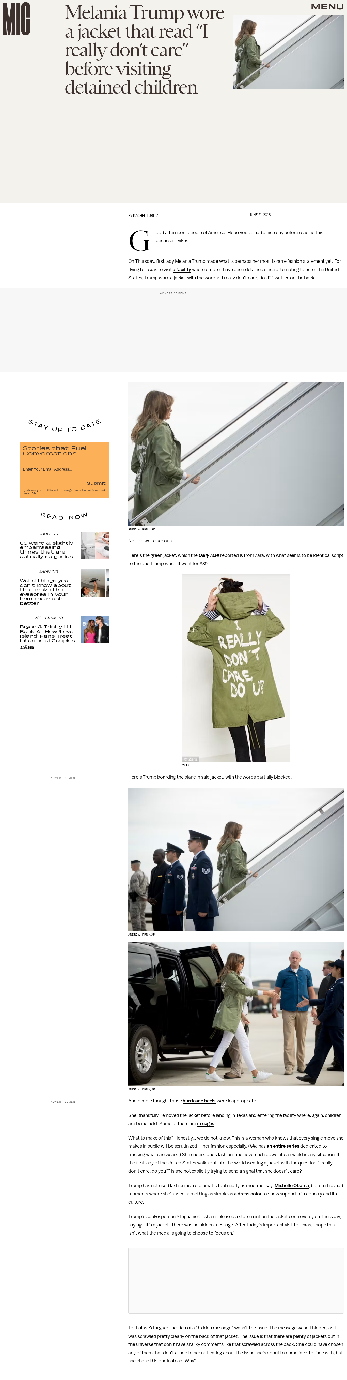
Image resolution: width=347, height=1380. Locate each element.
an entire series (283, 1146)
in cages (205, 1123)
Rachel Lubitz (145, 216)
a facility (182, 269)
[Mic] (16, 18)
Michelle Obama (292, 1185)
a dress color (248, 1194)
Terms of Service (91, 490)
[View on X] (236, 1281)
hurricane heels (199, 1100)
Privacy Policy (30, 493)
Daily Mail (209, 555)
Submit (96, 482)
